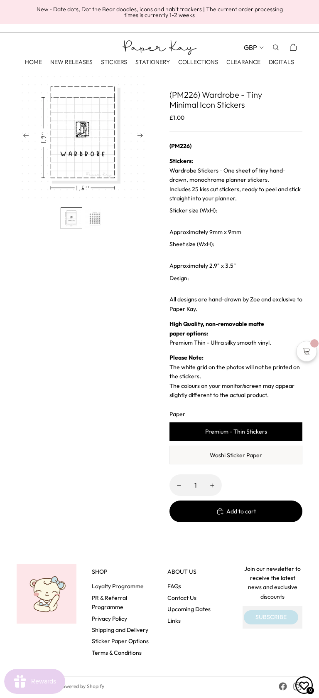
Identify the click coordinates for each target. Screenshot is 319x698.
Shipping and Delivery (120, 630)
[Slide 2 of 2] (95, 218)
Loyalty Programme (118, 586)
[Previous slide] (23, 137)
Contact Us (181, 598)
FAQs (174, 586)
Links (174, 620)
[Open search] (276, 47)
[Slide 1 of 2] (71, 218)
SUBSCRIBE (271, 617)
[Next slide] (143, 137)
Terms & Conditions (117, 652)
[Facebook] (283, 686)
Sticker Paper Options (120, 641)
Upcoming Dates (189, 609)
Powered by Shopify (81, 686)
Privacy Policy (109, 618)
